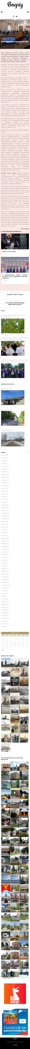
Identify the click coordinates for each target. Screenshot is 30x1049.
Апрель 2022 (5, 599)
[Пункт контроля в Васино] (12, 439)
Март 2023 (4, 568)
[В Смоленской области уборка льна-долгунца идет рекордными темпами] (12, 326)
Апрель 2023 (5, 565)
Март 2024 (4, 535)
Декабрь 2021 (5, 610)
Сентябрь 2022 (6, 585)
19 (11, 644)
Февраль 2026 (5, 471)
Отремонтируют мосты (6, 388)
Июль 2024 (5, 524)
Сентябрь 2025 (6, 485)
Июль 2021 (5, 623)
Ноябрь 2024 (5, 513)
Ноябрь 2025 (5, 480)
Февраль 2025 (5, 505)
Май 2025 (4, 496)
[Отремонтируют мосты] (12, 397)
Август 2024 (5, 521)
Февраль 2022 (5, 604)
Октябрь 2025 (5, 482)
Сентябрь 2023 (6, 552)
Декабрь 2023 (5, 543)
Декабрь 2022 (5, 576)
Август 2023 (5, 554)
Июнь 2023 (5, 560)
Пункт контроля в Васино (7, 430)
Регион (3, 38)
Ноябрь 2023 (5, 546)
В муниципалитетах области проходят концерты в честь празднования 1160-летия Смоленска (15, 276)
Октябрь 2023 (5, 549)
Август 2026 (5, 455)
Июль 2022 (5, 590)
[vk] (16, 16)
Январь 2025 (5, 507)
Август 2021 (5, 621)
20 (15, 644)
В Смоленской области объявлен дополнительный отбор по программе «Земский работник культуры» (15, 338)
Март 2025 (4, 502)
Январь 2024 (5, 541)
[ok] (13, 16)
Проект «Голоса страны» (9, 251)
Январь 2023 (5, 574)
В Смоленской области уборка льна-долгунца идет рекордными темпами (13, 316)
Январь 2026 (5, 474)
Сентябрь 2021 (6, 618)
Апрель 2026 (5, 466)
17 (3, 644)
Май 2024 (4, 529)
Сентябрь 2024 (6, 518)
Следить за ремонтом (6, 409)
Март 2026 (4, 469)
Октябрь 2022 (5, 582)
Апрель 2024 (5, 532)
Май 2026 (4, 463)
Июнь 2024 (5, 527)
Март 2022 (4, 601)
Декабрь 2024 (5, 510)
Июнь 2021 (5, 626)
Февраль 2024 (5, 538)
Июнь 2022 (5, 593)
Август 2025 (5, 488)
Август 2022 (5, 588)
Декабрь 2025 (5, 477)
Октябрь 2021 (5, 615)
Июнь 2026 (5, 460)
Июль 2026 (5, 458)
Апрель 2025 (5, 499)
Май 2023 (4, 563)
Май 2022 (4, 596)
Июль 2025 (5, 491)
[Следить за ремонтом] (12, 418)
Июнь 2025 (5, 493)
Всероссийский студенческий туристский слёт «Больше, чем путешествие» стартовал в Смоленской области (14, 360)
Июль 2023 (5, 557)
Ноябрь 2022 (5, 579)
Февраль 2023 (5, 571)
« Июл (2, 650)
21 (19, 644)
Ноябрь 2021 (5, 612)
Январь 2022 (5, 607)
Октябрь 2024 (5, 516)
